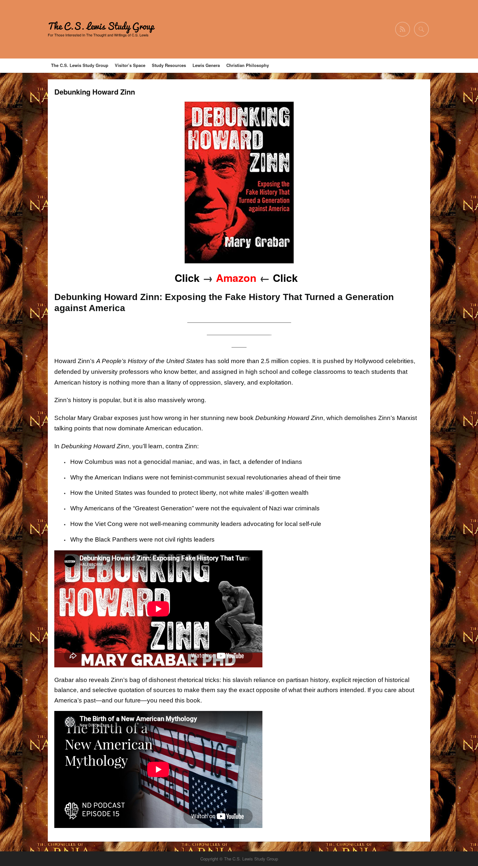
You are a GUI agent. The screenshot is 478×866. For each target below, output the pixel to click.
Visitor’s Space (130, 65)
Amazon (235, 277)
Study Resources (169, 65)
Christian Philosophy (247, 65)
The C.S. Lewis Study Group (101, 26)
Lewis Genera (206, 65)
